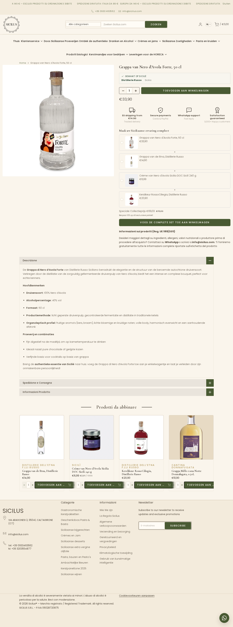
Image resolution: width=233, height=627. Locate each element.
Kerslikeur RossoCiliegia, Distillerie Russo (136, 472)
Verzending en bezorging (115, 531)
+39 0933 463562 (105, 11)
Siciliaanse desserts (73, 541)
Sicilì (76, 465)
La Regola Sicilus (110, 516)
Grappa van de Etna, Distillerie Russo (40, 472)
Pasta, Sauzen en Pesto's (76, 557)
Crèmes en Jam (71, 535)
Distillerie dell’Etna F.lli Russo (38, 466)
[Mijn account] (200, 24)
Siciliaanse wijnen (71, 574)
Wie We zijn (106, 510)
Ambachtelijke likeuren (74, 562)
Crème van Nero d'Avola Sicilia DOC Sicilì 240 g (90, 470)
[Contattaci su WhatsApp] (224, 618)
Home (22, 63)
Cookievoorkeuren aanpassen (137, 595)
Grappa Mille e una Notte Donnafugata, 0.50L (186, 472)
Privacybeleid (108, 547)
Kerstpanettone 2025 (73, 568)
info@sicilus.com (132, 11)
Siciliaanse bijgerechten (75, 530)
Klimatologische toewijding (116, 553)
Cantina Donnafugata (183, 466)
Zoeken (156, 24)
